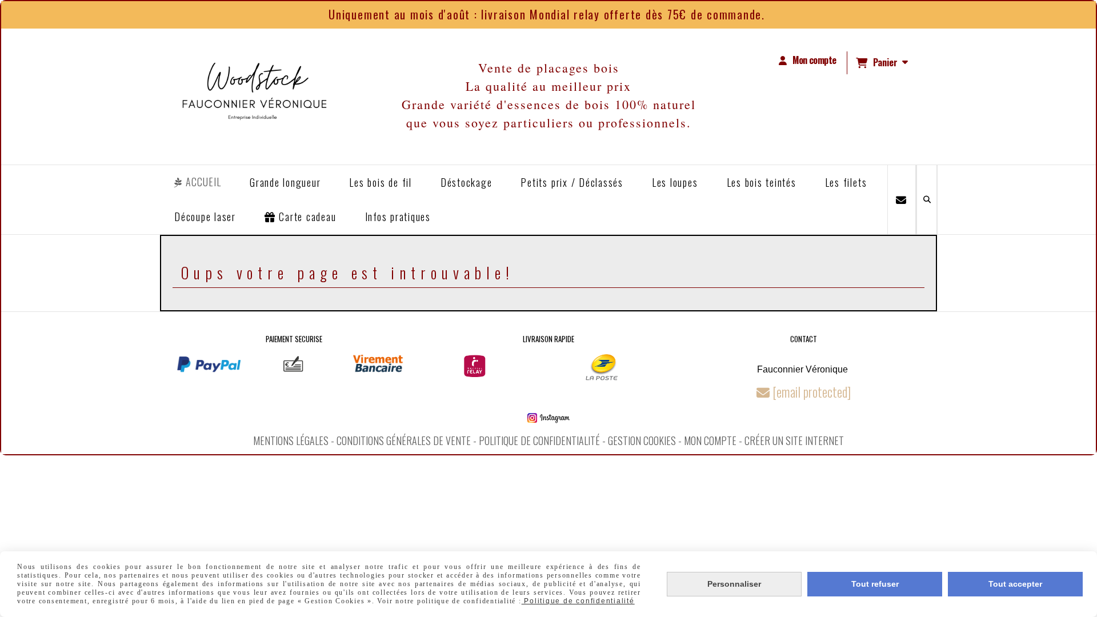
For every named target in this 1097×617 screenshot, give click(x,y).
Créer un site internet (794, 440)
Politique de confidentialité (539, 440)
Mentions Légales (291, 440)
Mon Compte (710, 440)
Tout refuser (875, 583)
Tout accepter (1015, 583)
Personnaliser (734, 583)
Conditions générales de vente (404, 440)
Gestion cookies (642, 440)
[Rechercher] (926, 199)
